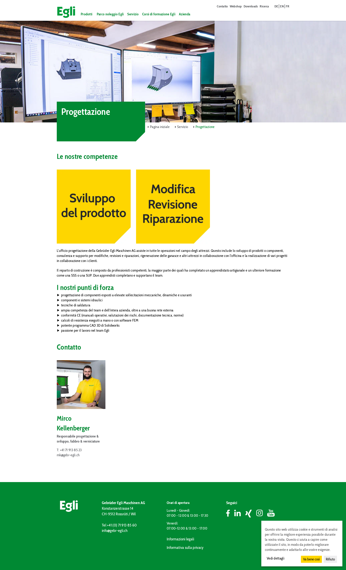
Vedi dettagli (275, 558)
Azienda (184, 14)
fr (287, 6)
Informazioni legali (180, 539)
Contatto (222, 6)
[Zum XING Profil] (250, 513)
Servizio (132, 14)
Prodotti (86, 14)
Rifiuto (330, 559)
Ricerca (264, 6)
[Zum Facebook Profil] (230, 513)
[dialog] (301, 543)
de (276, 6)
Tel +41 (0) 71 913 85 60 (119, 525)
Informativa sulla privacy (185, 547)
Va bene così (311, 559)
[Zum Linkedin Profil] (239, 513)
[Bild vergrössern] (94, 207)
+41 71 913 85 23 (71, 450)
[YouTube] (271, 513)
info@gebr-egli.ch (114, 530)
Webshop (236, 6)
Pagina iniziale (160, 127)
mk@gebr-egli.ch (68, 455)
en (282, 6)
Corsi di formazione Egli (158, 14)
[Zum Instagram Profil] (261, 513)
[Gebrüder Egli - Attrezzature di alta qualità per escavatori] (64, 12)
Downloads (251, 6)
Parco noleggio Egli (110, 14)
